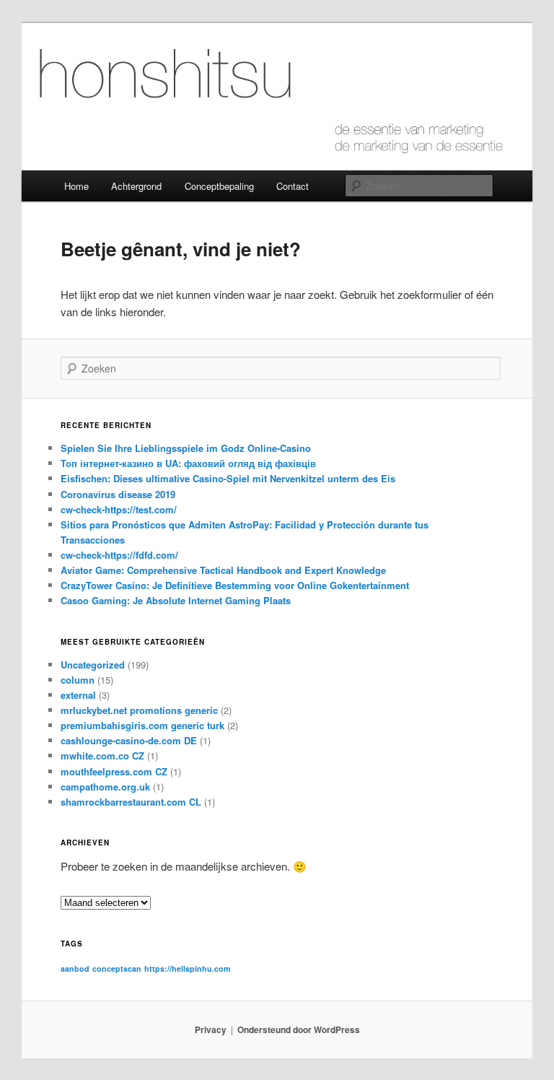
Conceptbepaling (219, 186)
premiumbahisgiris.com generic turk (142, 725)
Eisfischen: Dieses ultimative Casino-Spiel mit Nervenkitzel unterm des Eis (228, 478)
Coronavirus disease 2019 (118, 494)
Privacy (211, 1029)
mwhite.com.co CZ (102, 755)
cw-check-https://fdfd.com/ (119, 555)
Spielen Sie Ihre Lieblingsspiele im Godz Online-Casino (186, 448)
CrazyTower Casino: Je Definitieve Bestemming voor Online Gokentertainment (235, 585)
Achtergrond (136, 186)
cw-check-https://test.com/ (119, 509)
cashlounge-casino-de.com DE (129, 740)
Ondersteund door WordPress (298, 1029)
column (77, 680)
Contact (292, 186)
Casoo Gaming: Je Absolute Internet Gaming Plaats (176, 600)
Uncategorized (93, 664)
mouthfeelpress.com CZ (114, 771)
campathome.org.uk (105, 786)
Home (76, 186)
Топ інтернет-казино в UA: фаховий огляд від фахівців (188, 463)
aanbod (75, 968)
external (78, 695)
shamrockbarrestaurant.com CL (131, 802)
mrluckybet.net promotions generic (139, 710)
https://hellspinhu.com (187, 968)
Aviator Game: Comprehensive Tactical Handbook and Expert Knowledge (223, 570)
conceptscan (116, 968)
